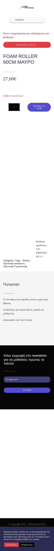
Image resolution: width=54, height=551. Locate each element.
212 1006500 (13, 443)
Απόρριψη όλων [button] (27, 545)
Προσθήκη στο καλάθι (39, 107)
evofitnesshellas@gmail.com (19, 448)
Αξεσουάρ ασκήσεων (14, 263)
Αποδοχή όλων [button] (11, 545)
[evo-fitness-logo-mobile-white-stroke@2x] (27, 7)
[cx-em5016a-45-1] (27, 186)
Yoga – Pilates (22, 260)
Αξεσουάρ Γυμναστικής (15, 266)
